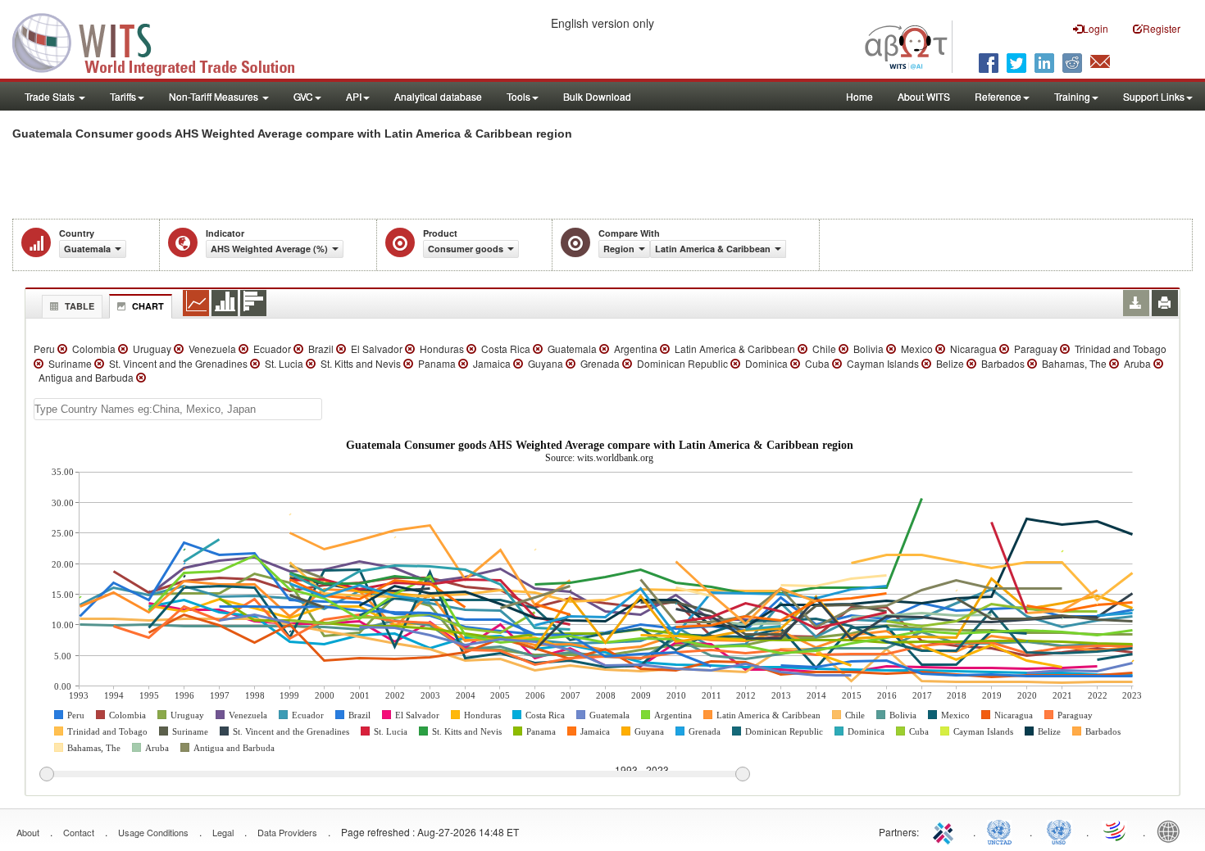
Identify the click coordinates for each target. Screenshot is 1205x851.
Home (859, 96)
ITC (946, 830)
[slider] (394, 775)
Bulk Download (597, 96)
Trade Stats (51, 96)
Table (79, 306)
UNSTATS (1059, 830)
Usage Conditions (153, 832)
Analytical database (438, 96)
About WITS (924, 96)
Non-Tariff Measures (215, 96)
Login (1095, 28)
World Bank (1172, 830)
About (27, 832)
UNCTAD (1002, 830)
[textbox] (178, 409)
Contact (78, 832)
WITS (164, 41)
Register (1161, 28)
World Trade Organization (1115, 830)
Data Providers (287, 832)
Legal (223, 832)
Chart (148, 306)
